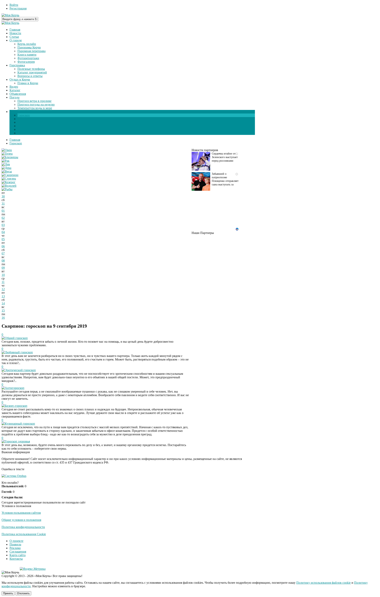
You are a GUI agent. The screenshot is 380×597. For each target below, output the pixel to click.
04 (3, 232)
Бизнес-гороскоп (16, 405)
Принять (8, 593)
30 (3, 196)
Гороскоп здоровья (17, 441)
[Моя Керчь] (10, 15)
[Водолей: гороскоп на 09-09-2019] (9, 185)
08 (3, 260)
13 (3, 296)
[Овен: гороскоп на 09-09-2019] (7, 150)
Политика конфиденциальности (23, 527)
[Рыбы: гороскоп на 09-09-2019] (7, 189)
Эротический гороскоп (20, 370)
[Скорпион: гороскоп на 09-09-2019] (10, 175)
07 (3, 253)
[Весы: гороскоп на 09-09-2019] (7, 171)
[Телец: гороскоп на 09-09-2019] (7, 153)
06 (3, 246)
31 (3, 203)
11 (3, 282)
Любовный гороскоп (19, 352)
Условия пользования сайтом (21, 512)
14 (3, 303)
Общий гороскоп (16, 338)
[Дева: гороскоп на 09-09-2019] (6, 168)
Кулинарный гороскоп (20, 423)
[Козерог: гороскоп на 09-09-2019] (8, 182)
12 (3, 289)
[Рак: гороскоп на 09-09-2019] (6, 160)
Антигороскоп (14, 388)
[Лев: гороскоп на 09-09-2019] (6, 164)
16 (3, 317)
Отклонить (23, 593)
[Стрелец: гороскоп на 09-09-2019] (9, 178)
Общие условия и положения (21, 520)
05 (3, 239)
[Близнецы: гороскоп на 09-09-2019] (10, 157)
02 (3, 217)
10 (3, 275)
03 (3, 225)
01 (3, 210)
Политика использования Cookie (24, 534)
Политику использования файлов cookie (323, 582)
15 (3, 310)
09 (3, 267)
